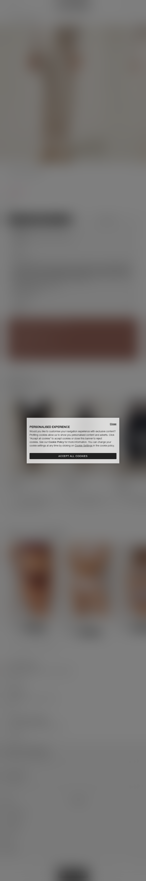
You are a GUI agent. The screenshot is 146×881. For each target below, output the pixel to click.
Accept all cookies (73, 456)
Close (113, 423)
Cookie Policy (56, 442)
